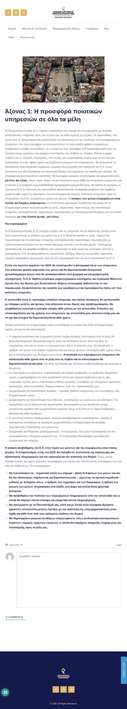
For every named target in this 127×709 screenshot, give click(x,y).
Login (118, 545)
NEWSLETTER (123, 670)
